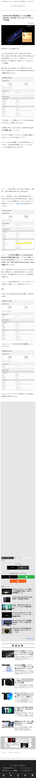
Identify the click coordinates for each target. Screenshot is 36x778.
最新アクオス (6, 560)
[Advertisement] (18, 169)
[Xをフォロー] (9, 577)
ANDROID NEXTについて (9, 768)
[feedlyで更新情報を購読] (26, 577)
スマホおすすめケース (26, 770)
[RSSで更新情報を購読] (18, 581)
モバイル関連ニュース (8, 557)
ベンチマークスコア (26, 557)
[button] (23, 568)
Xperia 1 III (19, 203)
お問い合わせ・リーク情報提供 (9, 771)
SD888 (17, 557)
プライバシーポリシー (26, 768)
